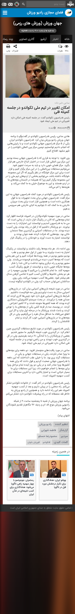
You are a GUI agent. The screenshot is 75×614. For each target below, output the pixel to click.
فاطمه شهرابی (48, 430)
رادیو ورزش (45, 424)
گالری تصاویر (26, 39)
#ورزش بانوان (33, 442)
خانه (67, 39)
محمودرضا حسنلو (47, 436)
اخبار (55, 39)
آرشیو (43, 39)
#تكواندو (46, 442)
